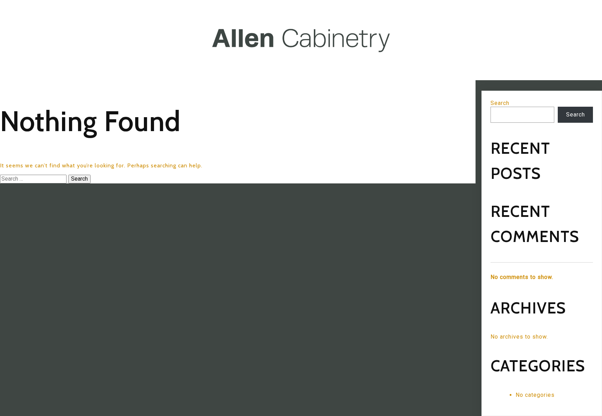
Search (500, 103)
